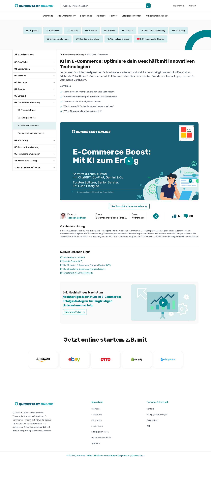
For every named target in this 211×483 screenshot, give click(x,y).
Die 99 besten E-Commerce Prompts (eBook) (84, 269)
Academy (95, 443)
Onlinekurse (96, 414)
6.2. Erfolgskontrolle (27, 117)
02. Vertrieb (72, 30)
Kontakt (192, 5)
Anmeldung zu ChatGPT (74, 257)
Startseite (48, 15)
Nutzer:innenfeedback (157, 15)
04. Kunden (109, 30)
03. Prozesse (91, 30)
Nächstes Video (73, 311)
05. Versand (127, 30)
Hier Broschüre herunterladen (127, 206)
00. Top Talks (32, 30)
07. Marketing (178, 30)
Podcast (101, 15)
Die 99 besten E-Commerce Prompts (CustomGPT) (87, 265)
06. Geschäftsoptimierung (153, 30)
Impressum (124, 455)
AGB (148, 426)
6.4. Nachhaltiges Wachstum (31, 133)
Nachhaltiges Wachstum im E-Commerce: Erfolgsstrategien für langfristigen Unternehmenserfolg (92, 301)
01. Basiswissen (53, 30)
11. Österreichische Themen (152, 39)
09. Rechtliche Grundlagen (88, 39)
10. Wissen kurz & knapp (118, 39)
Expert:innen (178, 5)
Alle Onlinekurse (66, 15)
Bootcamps (86, 15)
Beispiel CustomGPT (72, 261)
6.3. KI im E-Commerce (28, 125)
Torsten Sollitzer (76, 217)
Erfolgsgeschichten (131, 15)
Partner (113, 15)
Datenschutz (152, 420)
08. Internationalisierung (58, 39)
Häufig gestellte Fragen (157, 414)
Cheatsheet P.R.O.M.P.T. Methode (78, 273)
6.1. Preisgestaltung (26, 110)
